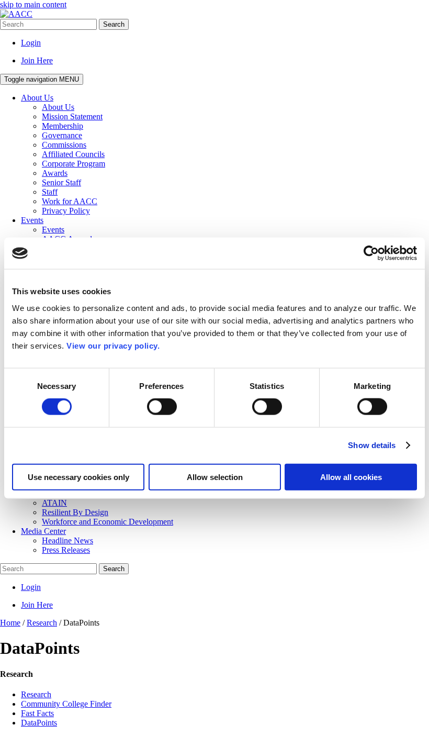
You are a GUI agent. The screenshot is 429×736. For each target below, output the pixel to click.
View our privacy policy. (113, 345)
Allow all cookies (351, 476)
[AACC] (16, 13)
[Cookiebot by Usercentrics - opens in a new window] (371, 253)
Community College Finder (66, 703)
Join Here (37, 60)
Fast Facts (37, 713)
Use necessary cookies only (78, 476)
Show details (372, 445)
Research (36, 694)
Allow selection (215, 476)
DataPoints (39, 722)
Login (31, 42)
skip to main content (33, 4)
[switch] (162, 406)
